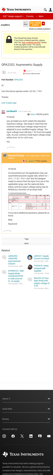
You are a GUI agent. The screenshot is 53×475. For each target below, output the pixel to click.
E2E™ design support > (13, 16)
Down (14, 148)
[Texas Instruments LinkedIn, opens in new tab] (31, 437)
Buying (5, 419)
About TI (6, 399)
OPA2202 (18, 79)
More (41, 16)
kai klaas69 (12, 111)
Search (45, 9)
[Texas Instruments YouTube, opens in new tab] (49, 437)
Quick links (7, 409)
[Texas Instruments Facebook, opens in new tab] (13, 437)
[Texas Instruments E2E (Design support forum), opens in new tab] (40, 437)
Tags (26, 239)
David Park (12, 73)
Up (8, 148)
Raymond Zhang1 (16, 155)
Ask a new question (43, 23)
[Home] (16, 9)
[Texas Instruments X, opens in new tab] (22, 437)
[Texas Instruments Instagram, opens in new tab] (4, 437)
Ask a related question (35, 24)
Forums (29, 16)
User (50, 9)
